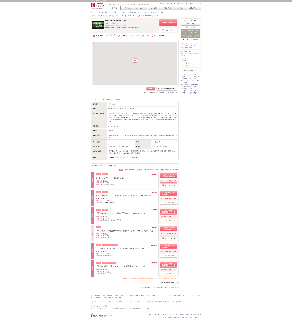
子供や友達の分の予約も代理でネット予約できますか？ (190, 86)
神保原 (142, 295)
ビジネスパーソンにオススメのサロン (156, 295)
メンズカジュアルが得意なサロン (177, 295)
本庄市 (123, 295)
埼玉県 (116, 295)
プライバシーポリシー (186, 317)
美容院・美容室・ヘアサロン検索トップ (172, 3)
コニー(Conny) (146, 308)
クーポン (184, 60)
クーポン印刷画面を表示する (167, 89)
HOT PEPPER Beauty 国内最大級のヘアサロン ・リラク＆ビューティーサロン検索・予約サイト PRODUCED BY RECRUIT (98, 6)
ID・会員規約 (168, 317)
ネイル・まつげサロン (141, 8)
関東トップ (125, 12)
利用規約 (176, 317)
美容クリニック (194, 8)
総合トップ (94, 12)
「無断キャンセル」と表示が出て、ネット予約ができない (190, 92)
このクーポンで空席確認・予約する (168, 176)
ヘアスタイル (127, 8)
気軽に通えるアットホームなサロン (113, 297)
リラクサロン (167, 8)
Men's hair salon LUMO (116, 21)
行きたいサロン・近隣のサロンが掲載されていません (190, 77)
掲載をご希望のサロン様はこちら (190, 314)
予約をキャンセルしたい (189, 89)
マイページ (190, 3)
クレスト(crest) (128, 308)
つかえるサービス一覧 (188, 45)
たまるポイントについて (189, 43)
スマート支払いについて (189, 74)
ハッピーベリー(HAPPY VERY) (99, 308)
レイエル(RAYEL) (137, 308)
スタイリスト (186, 58)
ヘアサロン (114, 8)
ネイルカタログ (154, 8)
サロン (184, 56)
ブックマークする (170, 30)
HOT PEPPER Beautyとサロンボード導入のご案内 (162, 314)
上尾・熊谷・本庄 (95, 295)
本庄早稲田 (130, 295)
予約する (151, 89)
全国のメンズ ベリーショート (98, 302)
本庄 (137, 295)
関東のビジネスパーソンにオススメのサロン (130, 302)
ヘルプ (199, 3)
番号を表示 (111, 104)
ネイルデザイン (186, 65)
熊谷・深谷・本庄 (107, 295)
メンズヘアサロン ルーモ (151, 12)
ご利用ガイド (197, 317)
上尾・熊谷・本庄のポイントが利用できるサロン (156, 302)
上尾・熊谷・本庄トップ (136, 12)
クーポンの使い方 (172, 92)
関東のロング (112, 302)
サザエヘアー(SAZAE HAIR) (115, 308)
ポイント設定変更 (187, 47)
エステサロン (181, 8)
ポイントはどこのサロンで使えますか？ (190, 81)
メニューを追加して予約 (169, 181)
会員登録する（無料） (190, 27)
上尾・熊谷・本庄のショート (179, 302)
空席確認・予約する (168, 23)
